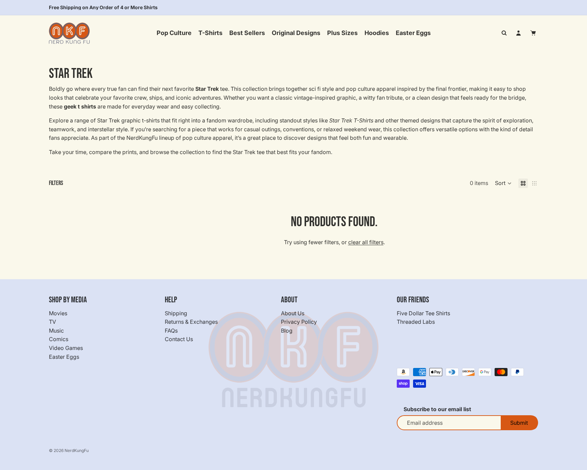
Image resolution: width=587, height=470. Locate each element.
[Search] (504, 33)
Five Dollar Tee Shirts (423, 313)
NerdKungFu (77, 450)
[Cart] (533, 33)
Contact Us (179, 339)
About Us (292, 313)
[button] (503, 183)
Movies (58, 313)
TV (52, 321)
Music (56, 330)
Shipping (176, 313)
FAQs (171, 330)
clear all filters (366, 242)
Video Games (66, 348)
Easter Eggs (64, 356)
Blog (286, 330)
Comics (58, 339)
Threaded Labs (416, 321)
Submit (519, 422)
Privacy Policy (299, 321)
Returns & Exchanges (191, 321)
